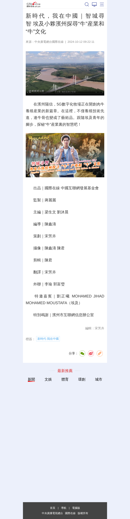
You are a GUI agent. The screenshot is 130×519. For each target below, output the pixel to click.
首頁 (52, 507)
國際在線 (33, 4)
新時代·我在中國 (48, 338)
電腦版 (76, 507)
